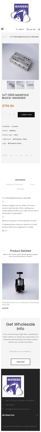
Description (20, 180)
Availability (6, 126)
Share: (4, 155)
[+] (14, 115)
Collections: (6, 139)
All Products (17, 139)
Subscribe (20, 362)
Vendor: (5, 131)
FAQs (32, 184)
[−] (4, 115)
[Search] (39, 29)
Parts (25, 139)
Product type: (7, 135)
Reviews (20, 189)
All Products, (12, 143)
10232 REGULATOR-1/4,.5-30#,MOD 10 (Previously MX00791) (20, 303)
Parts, (19, 143)
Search (21, 29)
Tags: (4, 143)
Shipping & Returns (14, 184)
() (32, 29)
